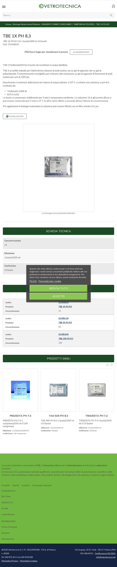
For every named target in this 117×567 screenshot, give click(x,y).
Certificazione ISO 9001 (105, 553)
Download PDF (15, 116)
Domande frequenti (42, 485)
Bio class (6, 496)
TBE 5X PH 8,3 (65, 322)
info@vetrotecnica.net (106, 557)
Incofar (4, 508)
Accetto (58, 296)
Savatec (5, 533)
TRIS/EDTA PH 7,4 (96, 415)
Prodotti (5, 485)
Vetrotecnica (7, 539)
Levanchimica (8, 514)
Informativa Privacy (9, 561)
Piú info (33, 281)
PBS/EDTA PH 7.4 (20, 415)
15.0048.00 (63, 302)
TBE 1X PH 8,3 (65, 306)
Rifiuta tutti (58, 288)
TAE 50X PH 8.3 (58, 415)
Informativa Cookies (28, 561)
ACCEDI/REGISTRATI (81, 52)
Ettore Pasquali (9, 527)
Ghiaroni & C (7, 502)
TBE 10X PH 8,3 (65, 338)
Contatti (26, 485)
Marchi (15, 485)
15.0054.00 (63, 334)
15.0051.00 (63, 318)
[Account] (113, 6)
